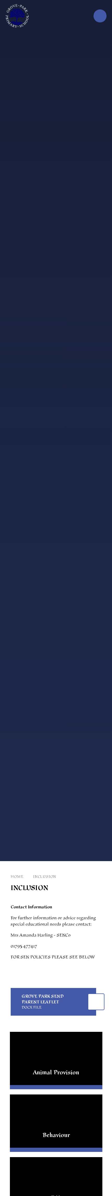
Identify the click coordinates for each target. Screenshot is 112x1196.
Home (17, 876)
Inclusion (44, 876)
